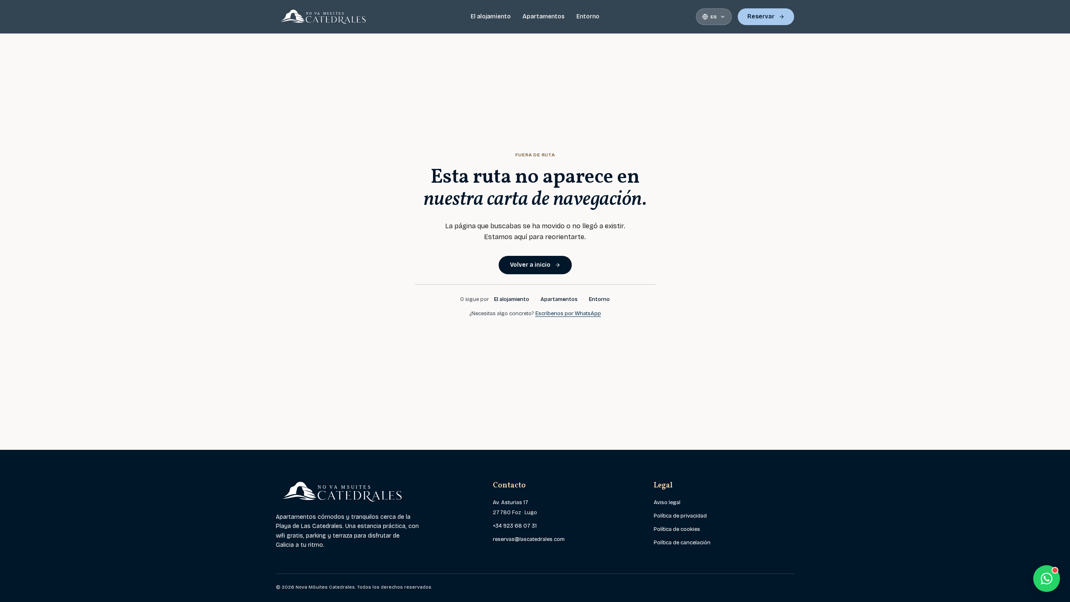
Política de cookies (677, 529)
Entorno (587, 16)
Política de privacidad (680, 516)
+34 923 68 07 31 (515, 526)
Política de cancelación (682, 542)
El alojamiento (491, 16)
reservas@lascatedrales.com (529, 539)
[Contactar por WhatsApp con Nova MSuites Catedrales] (1046, 578)
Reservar (760, 16)
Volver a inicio (530, 264)
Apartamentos (543, 16)
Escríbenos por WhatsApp (568, 313)
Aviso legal (667, 502)
